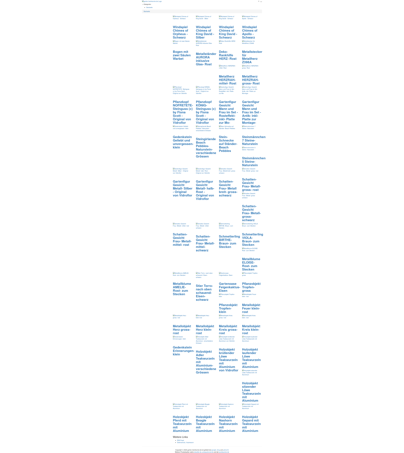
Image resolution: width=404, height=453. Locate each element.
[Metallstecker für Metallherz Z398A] (250, 42)
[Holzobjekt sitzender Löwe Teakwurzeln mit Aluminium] (250, 372)
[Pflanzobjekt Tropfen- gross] (250, 274)
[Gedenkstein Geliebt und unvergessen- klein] (181, 127)
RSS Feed (180, 440)
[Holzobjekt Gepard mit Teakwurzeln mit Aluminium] (250, 406)
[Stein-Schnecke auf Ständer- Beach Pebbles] (227, 127)
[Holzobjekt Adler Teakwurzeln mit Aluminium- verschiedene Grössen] (204, 340)
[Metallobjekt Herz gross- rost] (181, 316)
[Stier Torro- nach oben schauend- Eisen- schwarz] (204, 275)
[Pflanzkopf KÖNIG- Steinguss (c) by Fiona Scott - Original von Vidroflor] (204, 90)
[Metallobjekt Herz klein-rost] (204, 316)
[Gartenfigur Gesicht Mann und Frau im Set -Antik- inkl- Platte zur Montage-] (250, 90)
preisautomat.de (207, 452)
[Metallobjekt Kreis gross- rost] (227, 316)
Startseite (149, 7)
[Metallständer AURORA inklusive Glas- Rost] (204, 43)
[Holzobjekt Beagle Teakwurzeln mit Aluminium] (204, 406)
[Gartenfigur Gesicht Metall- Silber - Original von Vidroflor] (181, 171)
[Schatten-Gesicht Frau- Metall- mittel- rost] (181, 224)
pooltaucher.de (224, 452)
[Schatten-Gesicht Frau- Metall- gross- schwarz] (250, 195)
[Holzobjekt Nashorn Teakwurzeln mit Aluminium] (227, 406)
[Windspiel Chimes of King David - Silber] (204, 17)
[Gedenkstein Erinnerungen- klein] (181, 337)
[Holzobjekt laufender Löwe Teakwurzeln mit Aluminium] (250, 339)
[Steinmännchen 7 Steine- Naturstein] (250, 127)
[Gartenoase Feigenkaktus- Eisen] (227, 274)
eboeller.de (197, 452)
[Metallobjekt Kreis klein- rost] (250, 316)
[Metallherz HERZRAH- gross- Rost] (250, 67)
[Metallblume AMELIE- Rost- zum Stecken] (181, 274)
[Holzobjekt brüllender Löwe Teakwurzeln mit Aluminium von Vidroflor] (227, 339)
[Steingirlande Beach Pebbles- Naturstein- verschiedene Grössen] (204, 128)
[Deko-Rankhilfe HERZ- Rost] (227, 42)
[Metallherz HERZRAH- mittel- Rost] (227, 67)
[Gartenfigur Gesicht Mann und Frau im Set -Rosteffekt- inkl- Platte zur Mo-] (227, 90)
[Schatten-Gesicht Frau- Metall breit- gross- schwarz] (227, 171)
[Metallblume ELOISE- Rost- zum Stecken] (250, 249)
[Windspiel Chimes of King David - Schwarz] (227, 17)
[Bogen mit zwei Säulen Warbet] (181, 42)
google (214, 450)
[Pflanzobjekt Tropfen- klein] (227, 295)
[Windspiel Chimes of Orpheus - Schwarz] (181, 17)
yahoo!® (226, 450)
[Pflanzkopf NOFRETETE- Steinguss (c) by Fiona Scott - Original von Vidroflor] (181, 90)
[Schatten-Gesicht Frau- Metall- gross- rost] (250, 170)
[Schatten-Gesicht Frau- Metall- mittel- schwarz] (204, 226)
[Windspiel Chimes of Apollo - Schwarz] (250, 17)
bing (218, 450)
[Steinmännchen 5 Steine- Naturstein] (250, 148)
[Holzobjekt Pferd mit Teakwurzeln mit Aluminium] (181, 406)
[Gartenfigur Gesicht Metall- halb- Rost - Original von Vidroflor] (204, 171)
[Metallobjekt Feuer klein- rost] (250, 295)
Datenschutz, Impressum (185, 442)
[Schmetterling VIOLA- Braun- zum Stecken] (250, 224)
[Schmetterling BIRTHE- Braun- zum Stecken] (227, 226)
